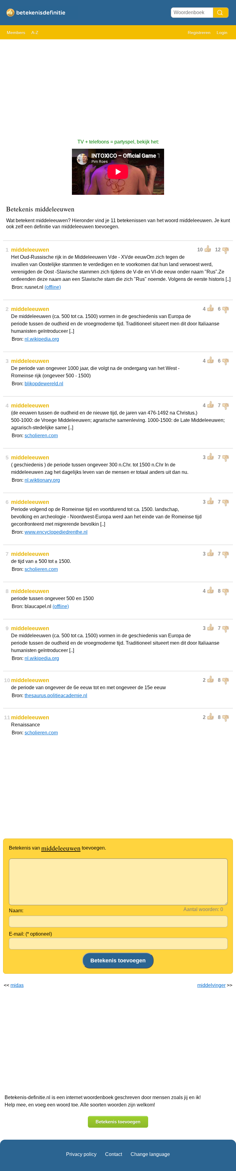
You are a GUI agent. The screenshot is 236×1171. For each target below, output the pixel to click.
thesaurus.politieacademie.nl (56, 695)
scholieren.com (41, 435)
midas (17, 985)
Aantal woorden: (201, 909)
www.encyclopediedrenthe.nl (56, 532)
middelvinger (211, 985)
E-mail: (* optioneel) (30, 934)
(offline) (53, 287)
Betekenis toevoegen (118, 1121)
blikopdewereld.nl (44, 383)
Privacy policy (81, 1154)
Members (16, 32)
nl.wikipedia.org (42, 339)
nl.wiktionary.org (42, 480)
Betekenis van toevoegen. (57, 848)
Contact (113, 1154)
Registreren (199, 32)
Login (222, 32)
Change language (150, 1154)
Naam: (16, 910)
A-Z (34, 32)
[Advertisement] (118, 86)
